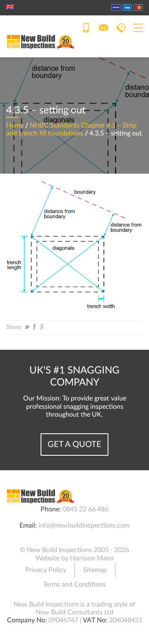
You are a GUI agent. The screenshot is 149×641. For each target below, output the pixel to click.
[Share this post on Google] (42, 327)
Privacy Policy (45, 570)
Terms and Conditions (74, 584)
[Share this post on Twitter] (27, 327)
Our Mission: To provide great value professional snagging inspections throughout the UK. (74, 406)
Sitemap (95, 570)
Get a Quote (74, 444)
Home (15, 125)
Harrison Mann (92, 558)
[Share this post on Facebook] (34, 327)
